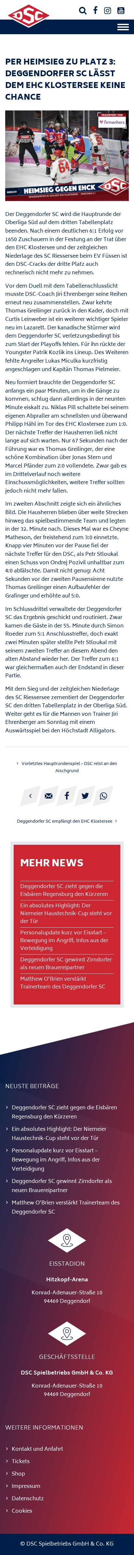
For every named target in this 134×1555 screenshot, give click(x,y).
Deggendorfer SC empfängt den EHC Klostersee (64, 821)
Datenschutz (28, 1499)
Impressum (26, 1486)
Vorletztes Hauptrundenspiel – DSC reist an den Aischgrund (69, 767)
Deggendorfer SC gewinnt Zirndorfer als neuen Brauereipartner (66, 964)
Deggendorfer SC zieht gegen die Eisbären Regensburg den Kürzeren (64, 890)
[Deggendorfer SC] (28, 26)
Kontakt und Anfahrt (37, 1449)
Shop (18, 1474)
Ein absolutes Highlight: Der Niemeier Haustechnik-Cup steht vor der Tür (66, 913)
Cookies (22, 1511)
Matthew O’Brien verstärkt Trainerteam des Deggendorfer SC (62, 983)
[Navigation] (123, 28)
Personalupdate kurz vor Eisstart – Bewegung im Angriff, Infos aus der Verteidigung (64, 941)
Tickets (21, 1461)
